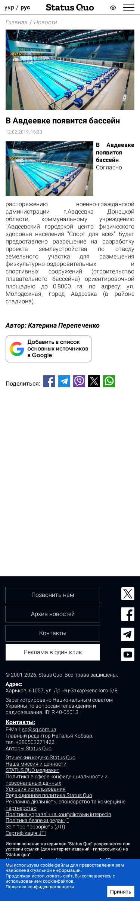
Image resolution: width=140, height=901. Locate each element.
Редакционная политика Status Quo (49, 795)
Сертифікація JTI (26, 833)
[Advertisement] (70, 469)
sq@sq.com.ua (39, 729)
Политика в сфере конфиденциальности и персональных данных (57, 779)
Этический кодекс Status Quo (40, 757)
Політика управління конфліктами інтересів (58, 814)
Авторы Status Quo (29, 748)
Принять (120, 892)
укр (9, 7)
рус (25, 7)
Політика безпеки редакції (37, 820)
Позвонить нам (52, 594)
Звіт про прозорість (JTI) (35, 827)
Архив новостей (53, 613)
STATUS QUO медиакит (32, 770)
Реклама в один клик (53, 652)
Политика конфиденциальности (40, 886)
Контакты (20, 722)
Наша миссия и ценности (36, 764)
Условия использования (36, 789)
